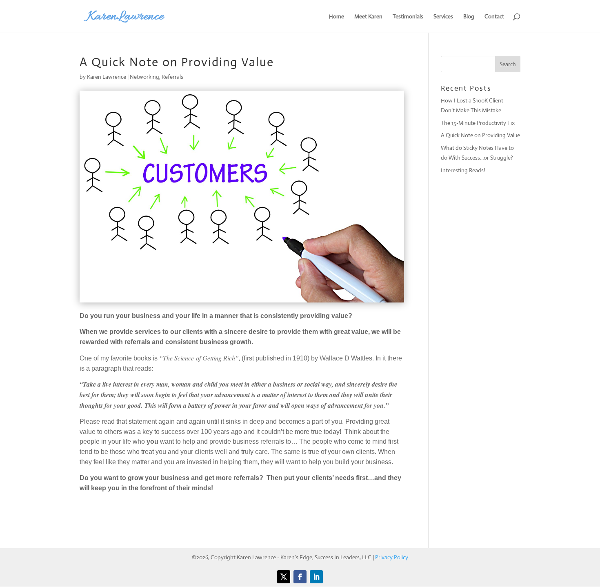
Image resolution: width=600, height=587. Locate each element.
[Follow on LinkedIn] (316, 576)
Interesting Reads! (463, 170)
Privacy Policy (391, 557)
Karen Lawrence (106, 76)
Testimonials (408, 16)
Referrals (172, 76)
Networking (144, 76)
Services (443, 16)
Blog (468, 16)
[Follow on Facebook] (300, 576)
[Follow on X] (283, 576)
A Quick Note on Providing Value (480, 135)
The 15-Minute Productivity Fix (478, 123)
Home (336, 16)
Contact (494, 16)
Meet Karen (368, 16)
